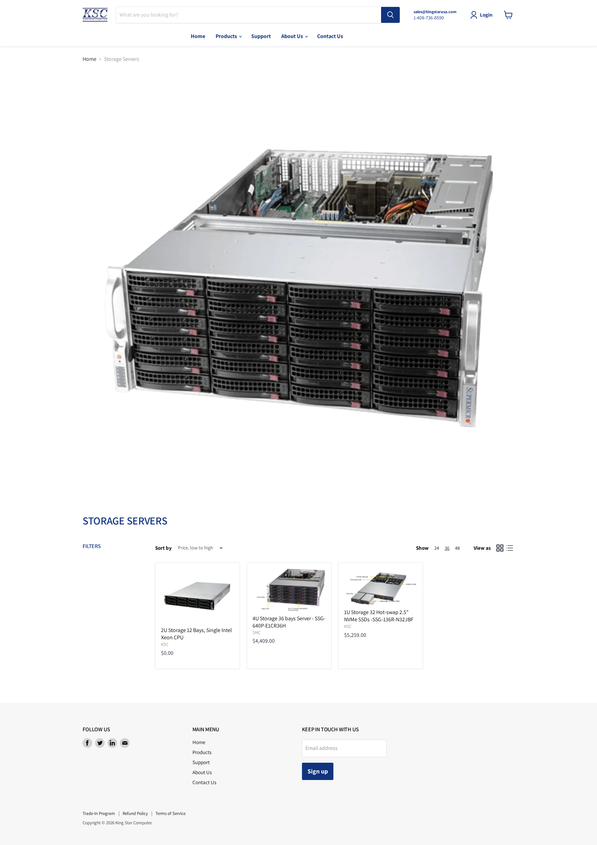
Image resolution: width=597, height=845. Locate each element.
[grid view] (500, 548)
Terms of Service (170, 813)
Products (227, 36)
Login (486, 14)
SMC (256, 632)
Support (261, 36)
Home (198, 36)
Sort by (163, 548)
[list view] (509, 548)
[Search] (390, 15)
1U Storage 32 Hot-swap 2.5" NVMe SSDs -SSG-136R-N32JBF (379, 616)
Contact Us (330, 36)
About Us (292, 36)
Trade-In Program (99, 813)
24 (436, 548)
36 (447, 548)
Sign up (317, 771)
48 (457, 548)
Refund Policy (135, 813)
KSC (164, 644)
